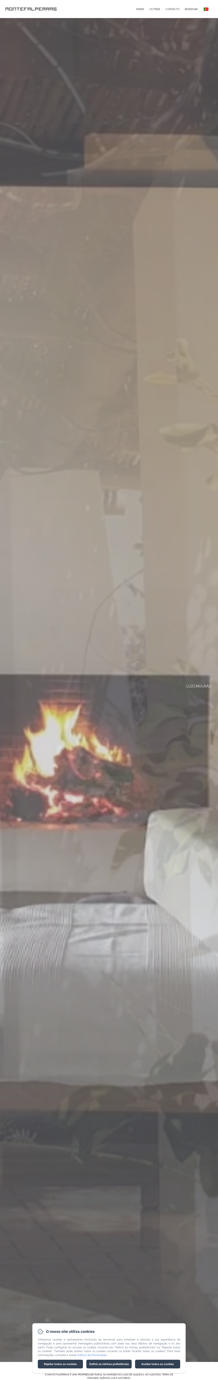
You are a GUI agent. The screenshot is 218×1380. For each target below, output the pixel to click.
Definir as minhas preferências (109, 1364)
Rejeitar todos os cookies (60, 1364)
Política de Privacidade (92, 1355)
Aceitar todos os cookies (157, 1364)
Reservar (191, 9)
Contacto (172, 9)
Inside (140, 9)
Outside (154, 9)
